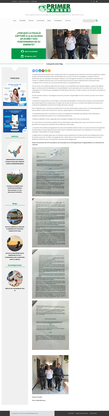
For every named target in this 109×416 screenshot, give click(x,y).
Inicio (14, 20)
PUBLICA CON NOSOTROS (24, 1)
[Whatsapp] (46, 70)
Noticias (31, 20)
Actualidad (22, 20)
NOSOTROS (14, 1)
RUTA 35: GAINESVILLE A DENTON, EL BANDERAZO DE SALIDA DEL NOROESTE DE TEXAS (14, 229)
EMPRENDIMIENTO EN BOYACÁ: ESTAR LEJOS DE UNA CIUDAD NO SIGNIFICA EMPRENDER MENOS (15, 161)
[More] (49, 70)
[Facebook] (33, 70)
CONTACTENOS (34, 1)
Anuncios (68, 20)
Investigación (58, 20)
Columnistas (40, 20)
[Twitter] (36, 70)
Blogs (49, 20)
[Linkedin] (39, 70)
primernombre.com (32, 413)
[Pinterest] (43, 70)
